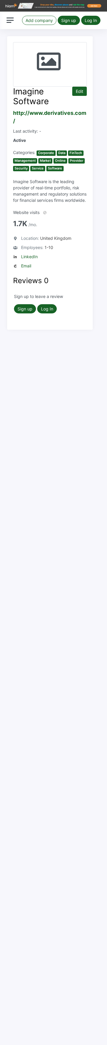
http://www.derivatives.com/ (49, 117)
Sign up (68, 20)
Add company (39, 20)
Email (26, 265)
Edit (79, 91)
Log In (91, 20)
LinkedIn (29, 256)
